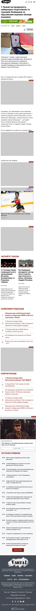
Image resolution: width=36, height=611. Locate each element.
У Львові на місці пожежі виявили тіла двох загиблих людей (18, 503)
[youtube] (21, 602)
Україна (20, 575)
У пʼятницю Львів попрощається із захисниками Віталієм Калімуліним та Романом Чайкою (8, 276)
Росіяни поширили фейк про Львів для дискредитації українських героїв (17, 544)
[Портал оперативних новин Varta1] (6, 2)
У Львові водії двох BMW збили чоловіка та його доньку (16, 330)
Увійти (26, 2)
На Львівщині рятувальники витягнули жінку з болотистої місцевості (19, 487)
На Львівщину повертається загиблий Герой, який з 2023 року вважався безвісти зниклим (19, 392)
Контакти (21, 592)
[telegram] (23, 602)
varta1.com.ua (28, 584)
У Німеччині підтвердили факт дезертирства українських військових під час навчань (19, 497)
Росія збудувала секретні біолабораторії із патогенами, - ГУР (18, 509)
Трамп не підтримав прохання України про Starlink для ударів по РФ (18, 528)
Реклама (17, 21)
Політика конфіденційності (15, 598)
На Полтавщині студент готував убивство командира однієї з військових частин (18, 538)
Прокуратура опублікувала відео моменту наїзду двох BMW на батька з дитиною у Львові (19, 315)
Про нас (7, 592)
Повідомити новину (29, 2)
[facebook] (12, 602)
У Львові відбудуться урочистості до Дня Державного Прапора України (18, 464)
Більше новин (18, 550)
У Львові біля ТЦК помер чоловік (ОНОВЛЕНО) (17, 385)
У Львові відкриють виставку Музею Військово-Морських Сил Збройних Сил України (20, 470)
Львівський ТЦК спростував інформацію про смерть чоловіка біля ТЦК (19, 481)
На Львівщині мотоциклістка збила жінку (18, 336)
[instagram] (18, 602)
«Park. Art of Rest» (14, 59)
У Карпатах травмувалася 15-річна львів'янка (19, 533)
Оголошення (24, 579)
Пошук (31, 2)
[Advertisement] (17, 92)
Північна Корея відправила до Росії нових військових (18, 458)
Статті (9, 579)
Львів (12, 25)
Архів (28, 598)
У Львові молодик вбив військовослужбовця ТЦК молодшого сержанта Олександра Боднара (19, 323)
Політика (28, 575)
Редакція (14, 592)
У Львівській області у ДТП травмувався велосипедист (18, 476)
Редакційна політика (18, 595)
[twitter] (15, 602)
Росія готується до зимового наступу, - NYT (19, 342)
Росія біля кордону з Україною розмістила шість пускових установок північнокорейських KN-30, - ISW (20, 522)
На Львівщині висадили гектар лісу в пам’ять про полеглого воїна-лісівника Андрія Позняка (25, 275)
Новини (18, 25)
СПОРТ (24, 25)
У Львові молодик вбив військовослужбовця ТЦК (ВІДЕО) (18, 379)
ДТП (15, 579)
